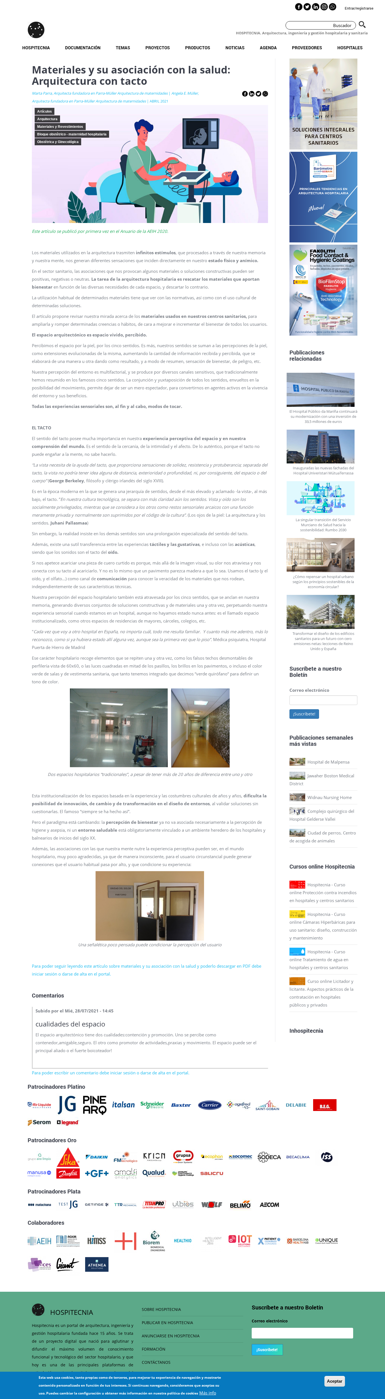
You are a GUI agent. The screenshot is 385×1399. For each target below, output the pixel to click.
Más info (207, 1393)
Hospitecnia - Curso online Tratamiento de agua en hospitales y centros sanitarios (318, 959)
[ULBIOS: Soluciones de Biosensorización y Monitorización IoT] (183, 1204)
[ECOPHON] (212, 1156)
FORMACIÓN (153, 1349)
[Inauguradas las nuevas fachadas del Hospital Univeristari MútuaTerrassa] (323, 447)
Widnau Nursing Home (329, 797)
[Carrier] (210, 1104)
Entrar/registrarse (359, 8)
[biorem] (154, 1240)
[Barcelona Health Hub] (297, 1240)
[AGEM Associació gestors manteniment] (68, 1240)
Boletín (298, 674)
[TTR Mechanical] (125, 1204)
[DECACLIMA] (298, 1156)
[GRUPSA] (183, 1156)
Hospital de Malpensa (328, 762)
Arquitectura (47, 119)
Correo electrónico (309, 690)
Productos (197, 47)
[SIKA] (68, 1156)
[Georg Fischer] (97, 1173)
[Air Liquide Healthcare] (39, 1104)
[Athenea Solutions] (97, 1264)
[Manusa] (39, 1173)
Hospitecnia (36, 47)
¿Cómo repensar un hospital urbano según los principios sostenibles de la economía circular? (323, 581)
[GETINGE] (97, 1204)
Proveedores (307, 47)
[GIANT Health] (68, 1264)
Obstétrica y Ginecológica (58, 142)
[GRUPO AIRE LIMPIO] (39, 1156)
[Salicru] (212, 1173)
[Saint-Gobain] (267, 1104)
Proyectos (157, 47)
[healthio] (182, 1240)
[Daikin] (97, 1156)
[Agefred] (238, 1104)
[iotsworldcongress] (240, 1240)
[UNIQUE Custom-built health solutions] (326, 1240)
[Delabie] (296, 1104)
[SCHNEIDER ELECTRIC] (152, 1104)
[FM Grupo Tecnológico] (125, 1156)
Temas (123, 47)
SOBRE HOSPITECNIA (161, 1309)
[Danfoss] (68, 1173)
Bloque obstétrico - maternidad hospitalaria (72, 134)
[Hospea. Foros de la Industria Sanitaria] (125, 1240)
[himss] (97, 1240)
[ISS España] (326, 1156)
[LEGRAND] (68, 1122)
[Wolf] (212, 1204)
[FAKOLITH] (183, 1173)
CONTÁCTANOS (156, 1362)
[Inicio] (36, 29)
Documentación (83, 47)
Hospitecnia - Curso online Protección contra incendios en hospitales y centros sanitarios (323, 892)
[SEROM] (39, 1122)
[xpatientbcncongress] (269, 1240)
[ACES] (39, 1264)
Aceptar (334, 1381)
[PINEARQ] (95, 1104)
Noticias (235, 47)
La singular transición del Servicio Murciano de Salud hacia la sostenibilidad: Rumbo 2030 (323, 524)
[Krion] (154, 1156)
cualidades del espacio (70, 1023)
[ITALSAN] (123, 1104)
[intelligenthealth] (211, 1240)
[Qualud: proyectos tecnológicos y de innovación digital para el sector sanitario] (154, 1173)
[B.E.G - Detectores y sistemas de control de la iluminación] (325, 1104)
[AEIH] (39, 1240)
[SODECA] (269, 1156)
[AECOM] (269, 1204)
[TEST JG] (68, 1204)
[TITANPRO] (154, 1204)
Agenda (268, 47)
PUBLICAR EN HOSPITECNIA (167, 1322)
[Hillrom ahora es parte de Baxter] (181, 1104)
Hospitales (350, 47)
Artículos (44, 111)
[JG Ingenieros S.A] (67, 1104)
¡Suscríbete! (304, 714)
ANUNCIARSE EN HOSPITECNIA (171, 1335)
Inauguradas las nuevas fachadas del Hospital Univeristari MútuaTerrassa (323, 470)
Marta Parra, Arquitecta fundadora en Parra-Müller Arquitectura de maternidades (100, 93)
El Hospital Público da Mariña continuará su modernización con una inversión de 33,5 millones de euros (323, 416)
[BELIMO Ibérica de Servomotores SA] (240, 1204)
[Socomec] (240, 1156)
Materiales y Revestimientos (60, 127)
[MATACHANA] (39, 1204)
